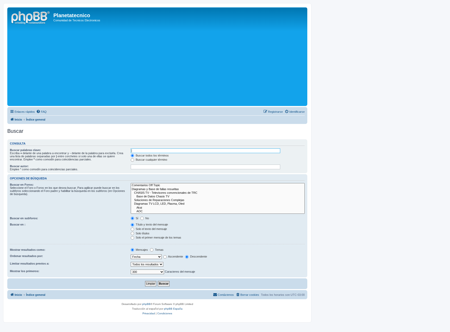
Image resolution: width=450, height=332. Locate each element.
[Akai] (217, 208)
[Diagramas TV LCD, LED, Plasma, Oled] (217, 204)
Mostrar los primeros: (24, 271)
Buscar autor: (19, 166)
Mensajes (141, 249)
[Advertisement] (165, 65)
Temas (159, 249)
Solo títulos (142, 233)
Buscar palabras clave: (25, 150)
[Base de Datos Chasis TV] (217, 196)
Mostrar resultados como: (27, 249)
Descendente (198, 256)
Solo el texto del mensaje (151, 228)
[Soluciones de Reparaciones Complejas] (217, 200)
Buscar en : (18, 224)
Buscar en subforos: (24, 218)
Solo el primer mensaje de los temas (158, 237)
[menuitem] (41, 112)
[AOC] (217, 211)
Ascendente (175, 256)
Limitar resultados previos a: (29, 263)
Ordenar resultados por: (26, 256)
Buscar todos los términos (152, 155)
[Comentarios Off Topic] (217, 185)
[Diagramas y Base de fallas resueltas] (217, 189)
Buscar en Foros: (22, 184)
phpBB (146, 304)
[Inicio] (31, 17)
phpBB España (173, 308)
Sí (136, 218)
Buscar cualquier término (151, 159)
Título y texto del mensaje (151, 224)
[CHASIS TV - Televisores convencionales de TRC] (217, 193)
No (147, 218)
